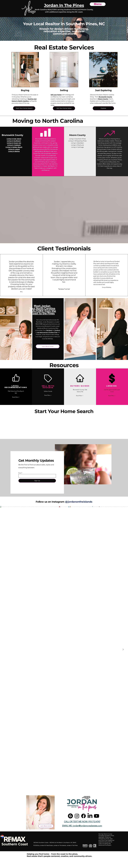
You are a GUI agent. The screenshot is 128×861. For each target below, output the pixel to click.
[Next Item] (123, 649)
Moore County (103, 99)
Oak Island (49, 330)
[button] (16, 397)
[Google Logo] (70, 816)
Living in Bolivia (14, 151)
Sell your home (56, 95)
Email (19, 473)
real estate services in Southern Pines (47, 332)
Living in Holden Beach (14, 147)
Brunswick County (105, 97)
